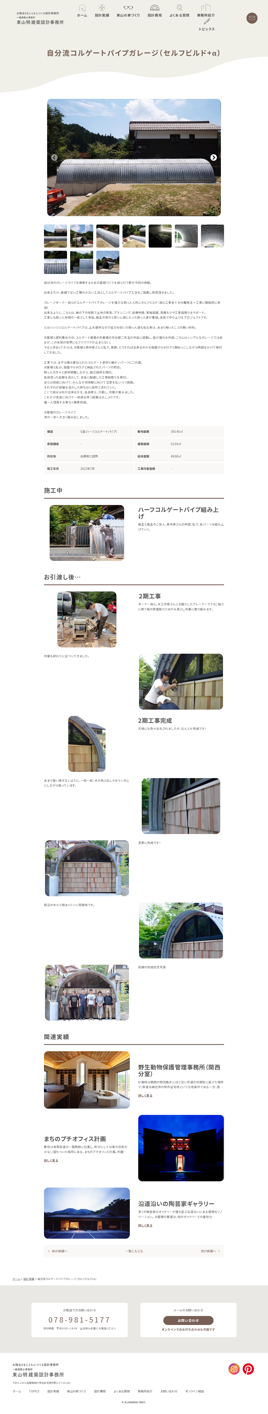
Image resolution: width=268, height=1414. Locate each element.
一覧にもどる (134, 1251)
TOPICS (34, 1391)
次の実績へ (208, 1251)
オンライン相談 (194, 1391)
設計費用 (100, 1391)
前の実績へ (59, 1251)
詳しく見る (145, 1095)
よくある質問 (122, 1391)
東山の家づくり (76, 1391)
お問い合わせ (188, 1320)
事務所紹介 (145, 1391)
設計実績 (53, 1391)
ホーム (17, 1391)
